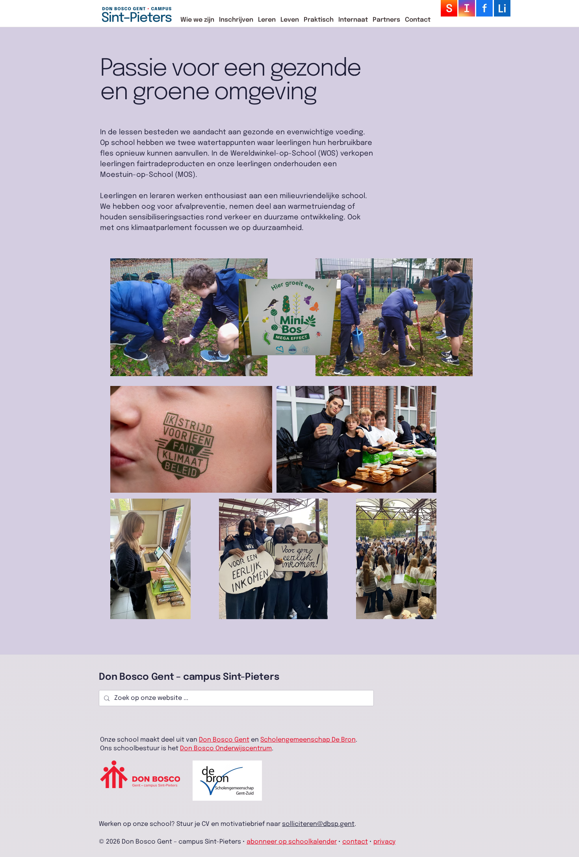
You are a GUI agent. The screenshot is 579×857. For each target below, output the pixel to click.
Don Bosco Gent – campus (161, 677)
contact (355, 841)
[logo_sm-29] (502, 8)
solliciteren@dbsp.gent (318, 824)
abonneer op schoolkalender (292, 841)
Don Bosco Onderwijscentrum (226, 748)
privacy (384, 841)
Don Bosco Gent (224, 739)
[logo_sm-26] (484, 8)
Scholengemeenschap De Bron (308, 739)
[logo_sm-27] (466, 8)
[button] (197, 20)
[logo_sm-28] (449, 8)
